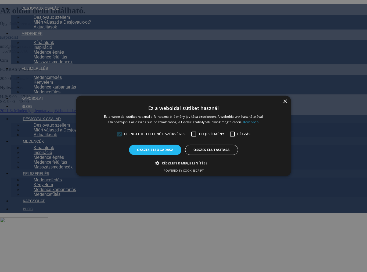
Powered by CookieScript (184, 170)
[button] (119, 134)
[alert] (183, 136)
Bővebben (250, 122)
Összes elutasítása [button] (211, 150)
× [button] (285, 102)
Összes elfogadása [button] (155, 150)
